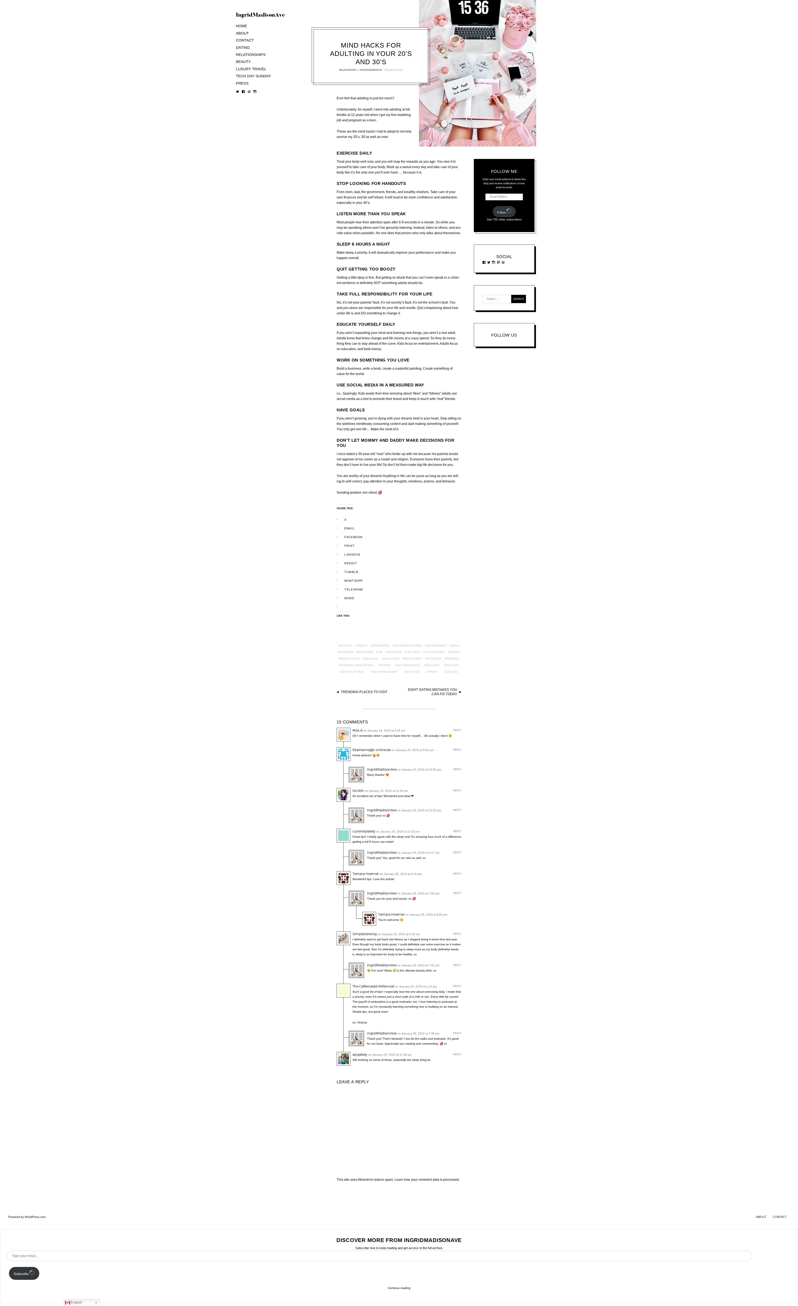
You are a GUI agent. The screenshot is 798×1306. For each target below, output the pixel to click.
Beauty (243, 62)
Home (241, 26)
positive (385, 665)
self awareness (408, 665)
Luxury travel (251, 69)
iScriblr (358, 791)
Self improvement (385, 671)
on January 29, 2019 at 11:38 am (390, 1054)
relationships (347, 70)
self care (433, 665)
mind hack (372, 658)
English (76, 1302)
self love (412, 671)
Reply (457, 730)
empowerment (436, 645)
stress (432, 671)
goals (455, 645)
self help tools (352, 671)
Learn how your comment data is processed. (427, 1179)
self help (452, 665)
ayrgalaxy (359, 1054)
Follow (501, 212)
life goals (413, 652)
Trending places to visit (364, 692)
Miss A (357, 730)
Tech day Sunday (253, 76)
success (452, 671)
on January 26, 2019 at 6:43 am (399, 934)
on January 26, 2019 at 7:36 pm (418, 1033)
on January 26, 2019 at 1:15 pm (416, 986)
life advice (394, 652)
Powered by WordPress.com (27, 1217)
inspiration (365, 652)
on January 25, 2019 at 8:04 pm (426, 914)
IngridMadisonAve (371, 70)
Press (242, 83)
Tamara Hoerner (365, 874)
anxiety (362, 645)
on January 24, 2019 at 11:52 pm (398, 831)
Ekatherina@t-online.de (371, 750)
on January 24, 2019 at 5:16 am (384, 730)
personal (453, 658)
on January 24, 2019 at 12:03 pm (419, 769)
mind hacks (391, 658)
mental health (350, 658)
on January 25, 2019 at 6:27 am (418, 852)
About (242, 33)
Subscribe (22, 1274)
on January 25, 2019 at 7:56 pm (418, 893)
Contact (245, 40)
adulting (346, 645)
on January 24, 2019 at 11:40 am (386, 790)
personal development (357, 665)
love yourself (435, 652)
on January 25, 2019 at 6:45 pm (401, 874)
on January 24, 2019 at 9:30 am (413, 750)
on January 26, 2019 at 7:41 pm (418, 965)
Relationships (251, 55)
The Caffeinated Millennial (373, 986)
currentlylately (363, 831)
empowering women (408, 645)
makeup (454, 652)
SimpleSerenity (364, 934)
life (380, 652)
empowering (380, 645)
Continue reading (399, 1288)
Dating (243, 48)
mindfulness (413, 658)
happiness (346, 652)
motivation (434, 658)
